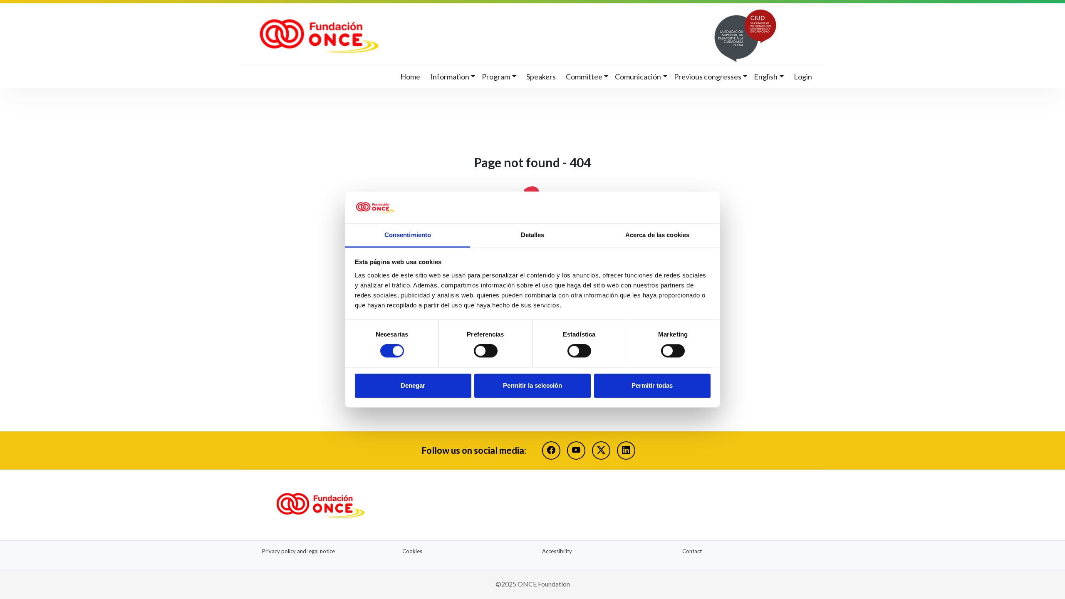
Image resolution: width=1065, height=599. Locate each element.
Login (803, 76)
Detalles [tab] (533, 234)
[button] (453, 76)
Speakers (541, 76)
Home (410, 76)
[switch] (486, 351)
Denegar (413, 385)
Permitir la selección (532, 385)
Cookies (412, 551)
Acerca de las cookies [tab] (657, 234)
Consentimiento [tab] (407, 234)
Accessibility (557, 551)
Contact (692, 551)
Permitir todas (652, 385)
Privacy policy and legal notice (298, 551)
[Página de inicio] (516, 36)
